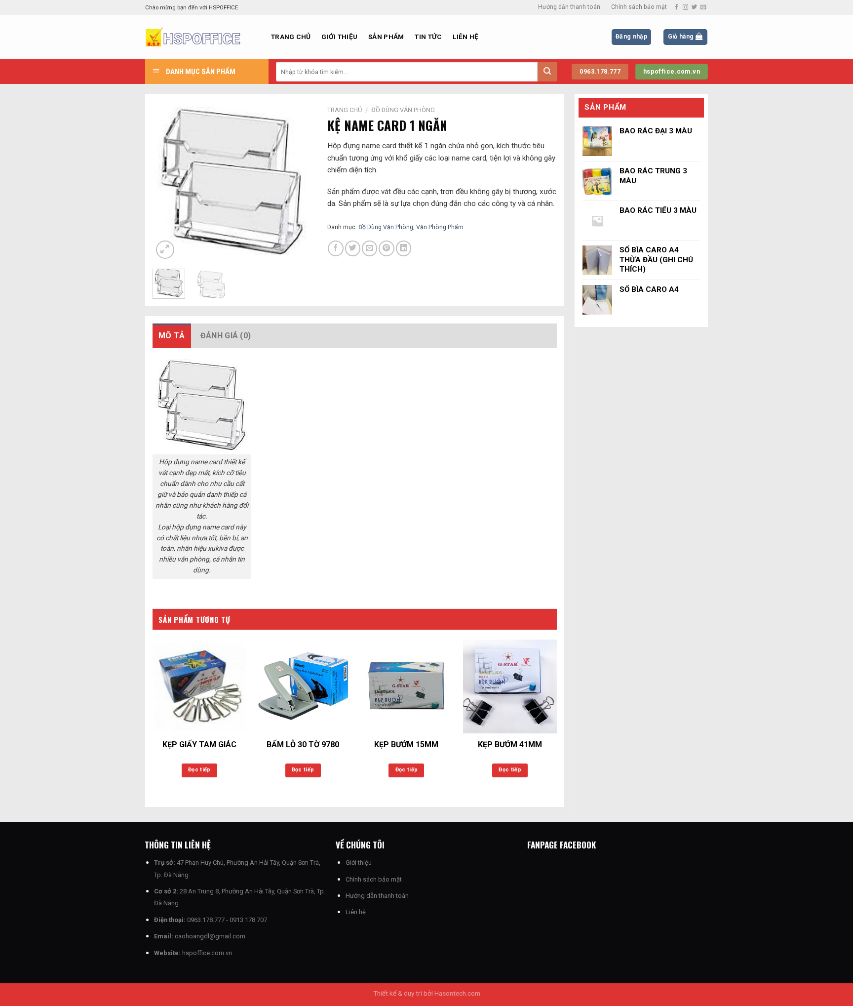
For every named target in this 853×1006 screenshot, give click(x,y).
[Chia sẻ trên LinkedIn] (403, 248)
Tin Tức (428, 36)
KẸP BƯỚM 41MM (510, 744)
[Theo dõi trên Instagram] (685, 7)
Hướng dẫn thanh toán (569, 6)
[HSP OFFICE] (200, 37)
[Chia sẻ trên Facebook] (335, 248)
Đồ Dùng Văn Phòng (403, 110)
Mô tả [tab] (171, 335)
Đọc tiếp (199, 769)
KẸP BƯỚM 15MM (406, 744)
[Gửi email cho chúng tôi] (703, 7)
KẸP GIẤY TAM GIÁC (199, 744)
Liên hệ (465, 36)
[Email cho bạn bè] (369, 248)
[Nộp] (547, 71)
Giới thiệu (339, 36)
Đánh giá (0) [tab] (225, 335)
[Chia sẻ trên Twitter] (352, 248)
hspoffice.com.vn (207, 953)
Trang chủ (290, 36)
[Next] (297, 181)
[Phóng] (165, 250)
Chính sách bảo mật (639, 6)
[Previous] (168, 181)
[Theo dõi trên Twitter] (694, 7)
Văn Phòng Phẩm (440, 227)
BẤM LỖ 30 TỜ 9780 (303, 744)
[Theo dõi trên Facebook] (676, 7)
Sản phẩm (386, 36)
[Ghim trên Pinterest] (386, 248)
